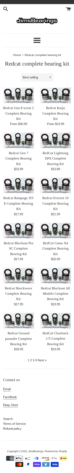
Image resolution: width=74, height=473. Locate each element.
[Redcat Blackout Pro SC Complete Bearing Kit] (18, 231)
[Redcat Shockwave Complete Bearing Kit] (18, 275)
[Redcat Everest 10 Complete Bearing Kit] (55, 185)
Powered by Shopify (56, 451)
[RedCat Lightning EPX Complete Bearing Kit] (55, 140)
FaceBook (10, 397)
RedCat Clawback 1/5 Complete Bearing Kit (55, 338)
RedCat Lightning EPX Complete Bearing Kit (55, 158)
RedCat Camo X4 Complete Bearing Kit (55, 248)
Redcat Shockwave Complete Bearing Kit (18, 293)
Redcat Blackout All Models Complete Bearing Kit (55, 293)
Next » (42, 360)
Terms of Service (14, 423)
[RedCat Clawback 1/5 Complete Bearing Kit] (55, 321)
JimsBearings (35, 451)
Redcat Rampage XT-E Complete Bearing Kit (18, 203)
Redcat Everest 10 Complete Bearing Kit (55, 203)
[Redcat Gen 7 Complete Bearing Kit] (18, 140)
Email (7, 389)
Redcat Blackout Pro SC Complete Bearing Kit (19, 248)
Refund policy (12, 428)
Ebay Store (10, 405)
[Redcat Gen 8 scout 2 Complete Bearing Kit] (18, 95)
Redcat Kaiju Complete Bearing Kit (55, 113)
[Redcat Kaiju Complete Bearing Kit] (55, 95)
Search (8, 419)
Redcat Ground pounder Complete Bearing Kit (18, 338)
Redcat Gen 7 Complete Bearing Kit (18, 158)
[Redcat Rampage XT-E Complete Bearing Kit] (18, 185)
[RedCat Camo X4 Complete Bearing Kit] (55, 231)
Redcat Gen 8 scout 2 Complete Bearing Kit (18, 113)
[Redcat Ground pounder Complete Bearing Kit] (18, 321)
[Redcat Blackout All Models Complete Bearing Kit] (55, 275)
